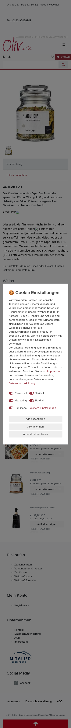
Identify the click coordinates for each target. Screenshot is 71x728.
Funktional (21, 407)
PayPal (39, 400)
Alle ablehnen (35, 426)
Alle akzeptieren (35, 418)
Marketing (21, 400)
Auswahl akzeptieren (35, 434)
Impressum (54, 371)
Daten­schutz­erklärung (22, 383)
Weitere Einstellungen (43, 407)
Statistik (39, 393)
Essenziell (21, 393)
